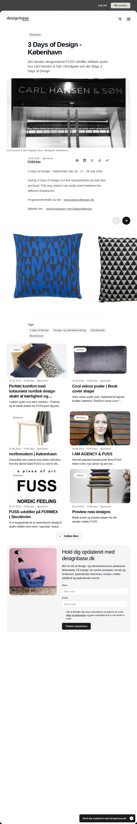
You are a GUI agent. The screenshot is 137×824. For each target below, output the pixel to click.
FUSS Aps (34, 161)
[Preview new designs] (100, 496)
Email (64, 597)
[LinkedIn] (85, 160)
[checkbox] (63, 615)
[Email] (100, 160)
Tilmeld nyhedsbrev (76, 626)
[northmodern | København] (37, 438)
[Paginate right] (126, 221)
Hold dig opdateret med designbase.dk (105, 818)
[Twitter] (92, 160)
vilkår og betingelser (76, 615)
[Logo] (18, 19)
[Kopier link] (107, 160)
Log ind (102, 5)
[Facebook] (77, 160)
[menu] (128, 19)
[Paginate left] (116, 221)
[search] (120, 19)
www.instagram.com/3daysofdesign (69, 208)
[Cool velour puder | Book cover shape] (100, 373)
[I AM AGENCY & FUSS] (100, 438)
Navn (64, 585)
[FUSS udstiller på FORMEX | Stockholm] (37, 499)
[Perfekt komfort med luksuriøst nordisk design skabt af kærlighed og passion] (37, 376)
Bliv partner (120, 5)
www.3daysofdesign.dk (79, 200)
